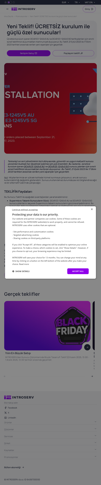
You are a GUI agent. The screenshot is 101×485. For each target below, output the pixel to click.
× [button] (92, 209)
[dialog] (50, 242)
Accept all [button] (78, 271)
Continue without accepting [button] (25, 209)
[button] (20, 271)
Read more (24, 264)
